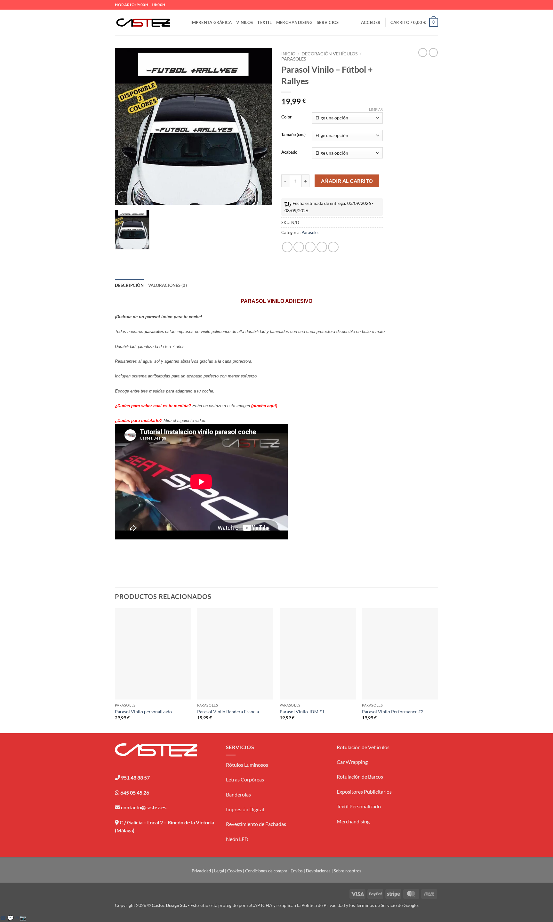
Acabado (289, 152)
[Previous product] (433, 52)
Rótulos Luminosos (247, 765)
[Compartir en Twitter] (298, 247)
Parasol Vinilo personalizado (143, 711)
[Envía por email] (310, 247)
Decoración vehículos (329, 53)
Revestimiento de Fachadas (256, 824)
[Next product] (422, 52)
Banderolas (238, 794)
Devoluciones (318, 870)
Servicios (328, 22)
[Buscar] (183, 22)
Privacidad (201, 870)
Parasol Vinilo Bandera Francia (228, 711)
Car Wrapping (352, 762)
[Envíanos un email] (435, 5)
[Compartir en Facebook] (287, 247)
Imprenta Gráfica (211, 22)
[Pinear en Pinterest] (322, 247)
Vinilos (244, 22)
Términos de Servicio (376, 905)
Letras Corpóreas (245, 779)
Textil (264, 22)
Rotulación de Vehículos (363, 747)
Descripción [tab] (129, 285)
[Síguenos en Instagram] (429, 5)
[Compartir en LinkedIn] (333, 247)
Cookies (234, 870)
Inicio (288, 53)
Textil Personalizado (359, 806)
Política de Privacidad (323, 905)
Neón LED (237, 839)
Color (286, 117)
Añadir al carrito (347, 181)
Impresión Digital (245, 809)
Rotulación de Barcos (360, 776)
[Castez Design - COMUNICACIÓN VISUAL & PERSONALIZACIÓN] (143, 22)
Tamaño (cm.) (293, 135)
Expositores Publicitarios (364, 792)
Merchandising (294, 22)
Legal (219, 870)
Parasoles (293, 58)
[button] (371, 22)
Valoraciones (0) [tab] (167, 285)
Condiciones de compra (266, 870)
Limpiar (376, 109)
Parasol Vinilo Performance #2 (392, 711)
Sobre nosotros (347, 870)
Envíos (297, 870)
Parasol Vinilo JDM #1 (302, 711)
